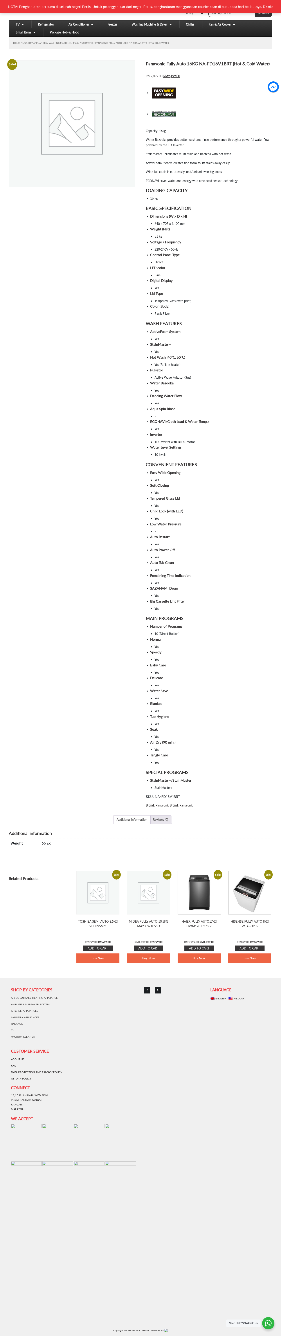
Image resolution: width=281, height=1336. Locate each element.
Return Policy (21, 1078)
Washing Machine (60, 43)
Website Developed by (153, 1330)
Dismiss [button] (268, 7)
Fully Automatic (83, 43)
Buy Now (98, 958)
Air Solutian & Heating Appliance (34, 997)
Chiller (190, 24)
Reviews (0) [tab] (160, 819)
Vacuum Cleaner (23, 1036)
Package (17, 1023)
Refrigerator (46, 24)
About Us (17, 1059)
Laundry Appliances (34, 43)
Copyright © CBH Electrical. (127, 1330)
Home (16, 43)
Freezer (112, 24)
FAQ (13, 1065)
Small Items (23, 32)
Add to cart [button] (98, 948)
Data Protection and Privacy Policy (36, 1072)
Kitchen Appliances (24, 1010)
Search (263, 13)
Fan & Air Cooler (220, 24)
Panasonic (162, 805)
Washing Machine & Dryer (150, 24)
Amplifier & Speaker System (30, 1004)
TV (18, 24)
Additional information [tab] (132, 819)
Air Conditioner (78, 24)
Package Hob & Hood (64, 32)
